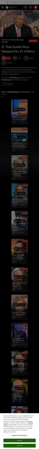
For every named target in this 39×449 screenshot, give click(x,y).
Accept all (19, 445)
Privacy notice (13, 425)
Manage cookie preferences (19, 435)
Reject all (19, 440)
